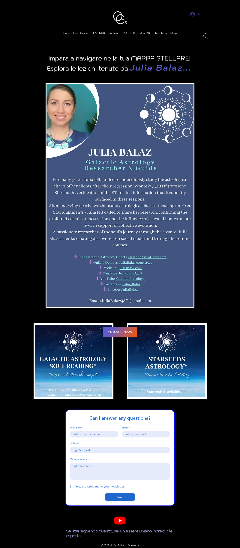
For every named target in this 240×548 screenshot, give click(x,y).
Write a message (80, 459)
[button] (205, 36)
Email (126, 427)
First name (76, 427)
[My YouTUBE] (120, 520)
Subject (74, 443)
